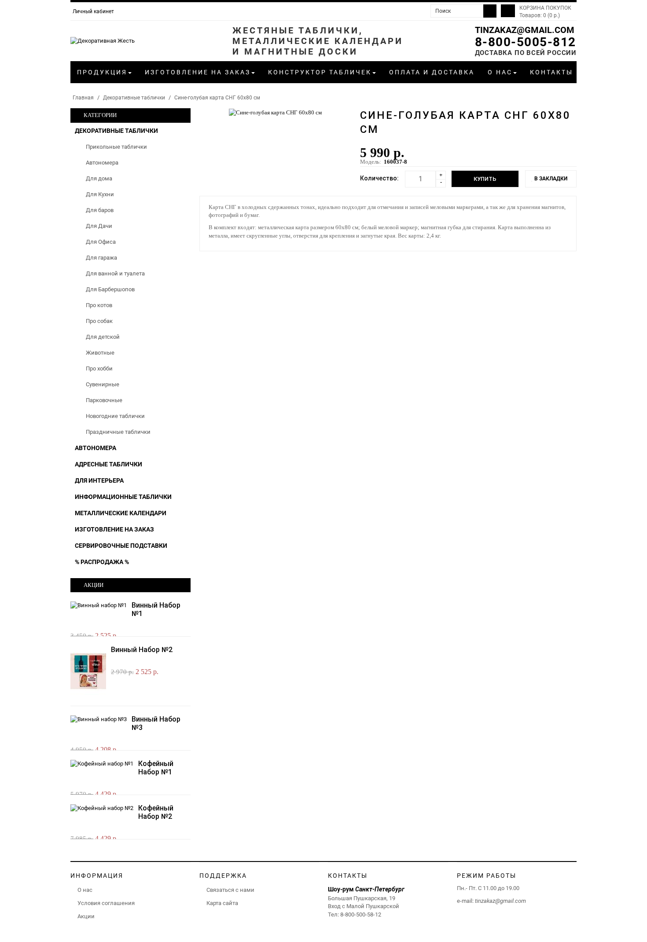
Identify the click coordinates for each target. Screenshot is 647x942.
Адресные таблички (108, 464)
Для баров (100, 210)
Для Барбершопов (110, 289)
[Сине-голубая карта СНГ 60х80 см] (275, 112)
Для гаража (101, 257)
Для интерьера (99, 480)
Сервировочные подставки (121, 545)
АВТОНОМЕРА (95, 447)
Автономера (102, 162)
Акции (86, 916)
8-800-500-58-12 (360, 914)
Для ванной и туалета (115, 273)
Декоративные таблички (134, 98)
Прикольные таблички (116, 146)
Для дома (99, 178)
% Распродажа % (102, 561)
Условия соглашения (106, 903)
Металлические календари (120, 513)
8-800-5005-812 (525, 42)
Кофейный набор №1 (155, 767)
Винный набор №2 (142, 649)
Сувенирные (102, 384)
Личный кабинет (93, 11)
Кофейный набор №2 (155, 812)
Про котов (99, 305)
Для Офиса (101, 241)
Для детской (103, 337)
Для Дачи (99, 226)
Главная (83, 98)
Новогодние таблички (115, 416)
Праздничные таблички (118, 432)
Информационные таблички (123, 496)
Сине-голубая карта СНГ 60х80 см (217, 98)
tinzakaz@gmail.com (524, 30)
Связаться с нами (230, 890)
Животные (100, 352)
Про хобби (99, 368)
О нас (84, 890)
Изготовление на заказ (114, 529)
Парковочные (104, 400)
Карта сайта (222, 903)
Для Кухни (100, 194)
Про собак (99, 321)
